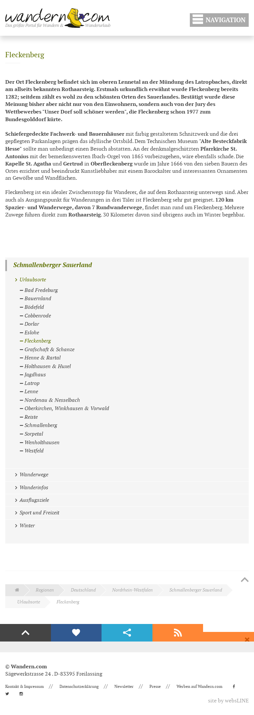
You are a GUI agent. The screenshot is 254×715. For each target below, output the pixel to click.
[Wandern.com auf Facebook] (236, 686)
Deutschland (83, 590)
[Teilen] (127, 633)
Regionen (45, 590)
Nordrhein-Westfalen (132, 590)
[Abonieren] (177, 633)
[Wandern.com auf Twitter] (9, 693)
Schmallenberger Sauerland (52, 265)
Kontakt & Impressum (24, 686)
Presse (155, 686)
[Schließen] (247, 640)
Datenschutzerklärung (79, 686)
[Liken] (76, 633)
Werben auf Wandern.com (199, 686)
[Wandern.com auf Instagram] (23, 693)
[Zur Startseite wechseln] (57, 18)
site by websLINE (228, 701)
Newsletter (124, 686)
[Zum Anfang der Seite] (245, 580)
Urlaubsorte (28, 602)
